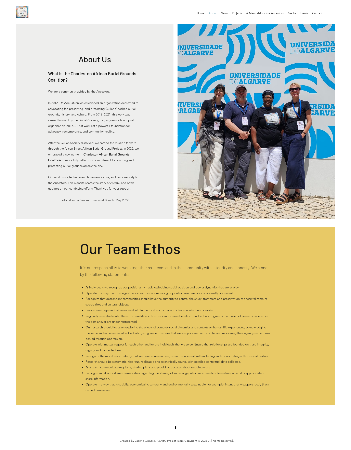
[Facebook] (175, 428)
